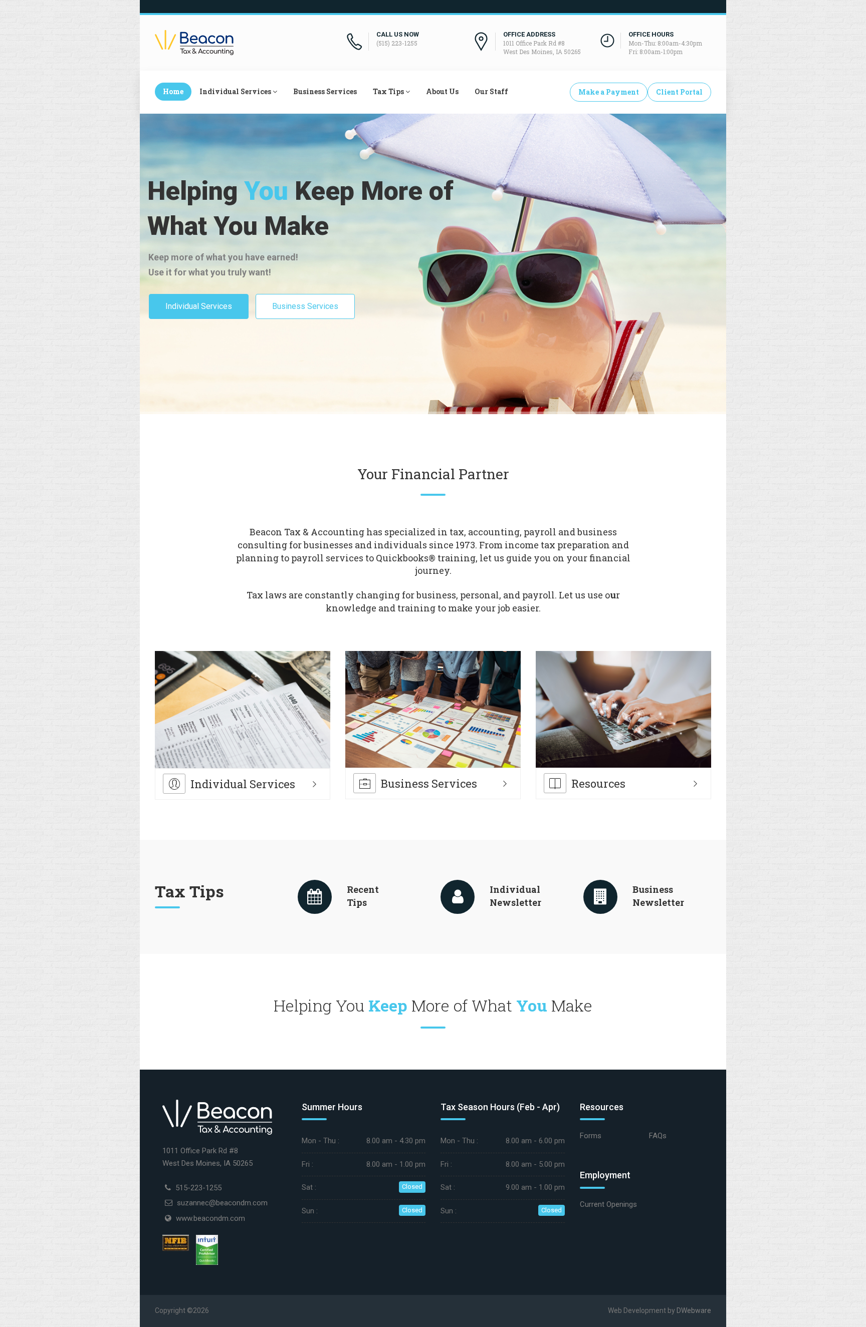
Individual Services (235, 91)
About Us (442, 91)
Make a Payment (608, 92)
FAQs (658, 1135)
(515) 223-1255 (396, 43)
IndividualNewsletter (515, 895)
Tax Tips (388, 91)
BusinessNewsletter (658, 895)
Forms (590, 1135)
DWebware (694, 1310)
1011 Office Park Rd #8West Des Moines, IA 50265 (542, 47)
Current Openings (608, 1204)
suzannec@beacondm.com (222, 1202)
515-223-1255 (198, 1187)
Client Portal (679, 92)
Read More (196, 692)
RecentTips (363, 895)
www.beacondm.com (210, 1218)
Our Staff (491, 91)
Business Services (325, 91)
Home (173, 91)
